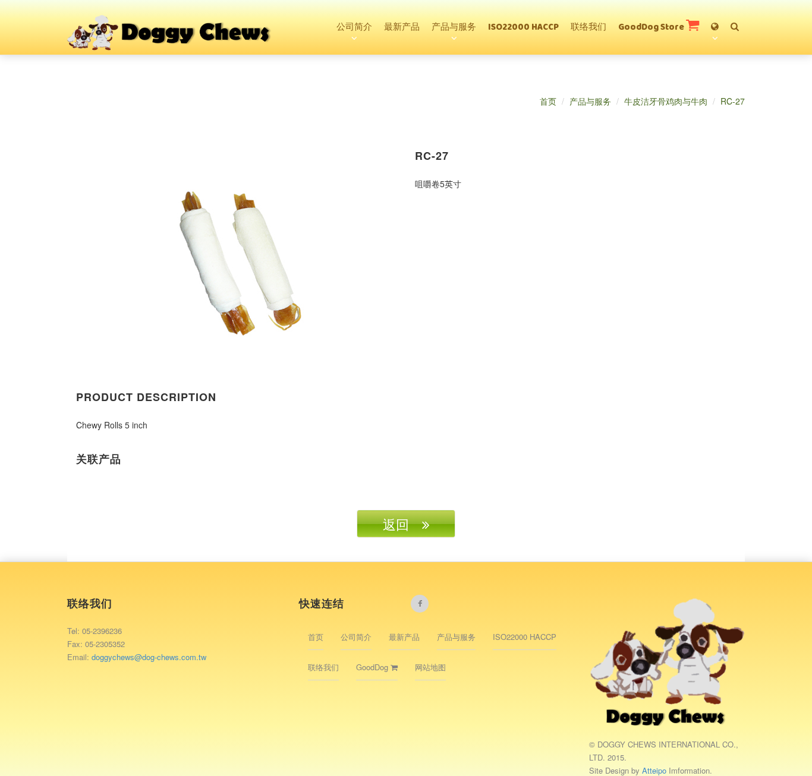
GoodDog (373, 667)
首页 (548, 101)
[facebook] (420, 604)
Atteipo (655, 770)
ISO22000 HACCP (523, 28)
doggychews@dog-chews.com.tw (149, 657)
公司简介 (354, 28)
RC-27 (732, 101)
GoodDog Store (652, 28)
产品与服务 (454, 28)
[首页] (170, 15)
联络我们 (588, 28)
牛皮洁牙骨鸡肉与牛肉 (665, 101)
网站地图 (430, 667)
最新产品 (402, 28)
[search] (735, 21)
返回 (402, 524)
